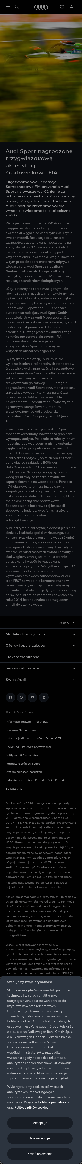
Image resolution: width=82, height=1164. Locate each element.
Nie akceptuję (40, 1138)
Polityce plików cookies (31, 1107)
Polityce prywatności (53, 1102)
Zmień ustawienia (40, 1154)
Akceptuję (40, 1123)
